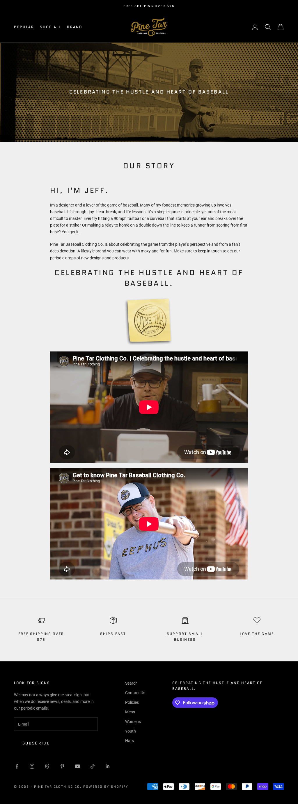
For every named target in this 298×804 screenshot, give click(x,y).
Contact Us (135, 692)
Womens (133, 721)
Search (131, 683)
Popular (24, 26)
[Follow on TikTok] (92, 766)
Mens (130, 712)
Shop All (50, 26)
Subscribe (35, 743)
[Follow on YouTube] (77, 766)
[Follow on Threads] (47, 766)
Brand (74, 26)
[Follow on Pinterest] (62, 766)
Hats (129, 740)
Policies (132, 702)
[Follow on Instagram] (32, 766)
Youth (130, 731)
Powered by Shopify (105, 786)
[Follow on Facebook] (17, 766)
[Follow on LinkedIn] (108, 766)
